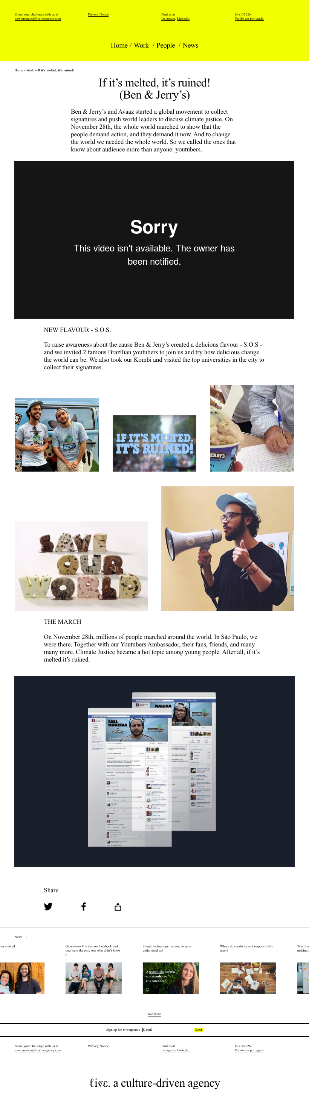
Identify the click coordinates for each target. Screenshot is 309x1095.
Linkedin (183, 18)
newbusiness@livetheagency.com (38, 18)
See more (154, 1014)
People (166, 45)
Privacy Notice (98, 14)
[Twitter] (48, 907)
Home (119, 45)
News (190, 45)
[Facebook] (83, 907)
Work (142, 45)
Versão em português (249, 18)
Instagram (168, 18)
